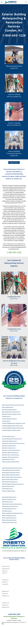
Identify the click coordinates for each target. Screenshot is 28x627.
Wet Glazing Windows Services (9, 508)
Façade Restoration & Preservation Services (12, 468)
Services (17, 297)
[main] (14, 24)
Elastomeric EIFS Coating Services (10, 452)
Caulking (10, 297)
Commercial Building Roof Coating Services (12, 425)
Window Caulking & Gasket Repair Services (12, 513)
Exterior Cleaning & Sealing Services (10, 461)
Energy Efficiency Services (8, 459)
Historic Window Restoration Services (11, 474)
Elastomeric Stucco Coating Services (10, 454)
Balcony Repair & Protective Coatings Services (13, 404)
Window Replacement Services (9, 520)
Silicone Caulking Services (8, 486)
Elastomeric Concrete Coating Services (11, 450)
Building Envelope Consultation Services (11, 414)
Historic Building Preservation (14, 361)
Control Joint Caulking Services (9, 441)
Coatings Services (6, 421)
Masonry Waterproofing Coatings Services (12, 477)
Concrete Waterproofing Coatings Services (12, 438)
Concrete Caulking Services (8, 436)
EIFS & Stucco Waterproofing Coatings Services (13, 443)
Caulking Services (6, 416)
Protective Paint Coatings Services (10, 479)
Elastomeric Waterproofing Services (10, 457)
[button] (2, 2)
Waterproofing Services (7, 501)
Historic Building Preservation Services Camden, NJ (14, 153)
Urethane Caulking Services (8, 490)
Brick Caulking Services (7, 407)
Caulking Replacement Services (9, 418)
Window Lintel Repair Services (9, 517)
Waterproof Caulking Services (9, 499)
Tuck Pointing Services (7, 488)
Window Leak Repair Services (9, 515)
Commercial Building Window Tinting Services (13, 427)
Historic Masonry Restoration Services (11, 472)
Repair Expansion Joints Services (9, 481)
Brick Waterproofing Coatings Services (11, 411)
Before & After (14, 298)
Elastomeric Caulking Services (9, 445)
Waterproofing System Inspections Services (12, 504)
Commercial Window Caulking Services (11, 430)
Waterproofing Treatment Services (10, 506)
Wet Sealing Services (7, 510)
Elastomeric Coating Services (9, 447)
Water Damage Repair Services (9, 497)
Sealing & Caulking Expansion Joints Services (13, 484)
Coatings (10, 329)
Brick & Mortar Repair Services (9, 409)
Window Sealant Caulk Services (9, 522)
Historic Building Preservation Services (11, 470)
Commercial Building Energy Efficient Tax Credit (13, 423)
